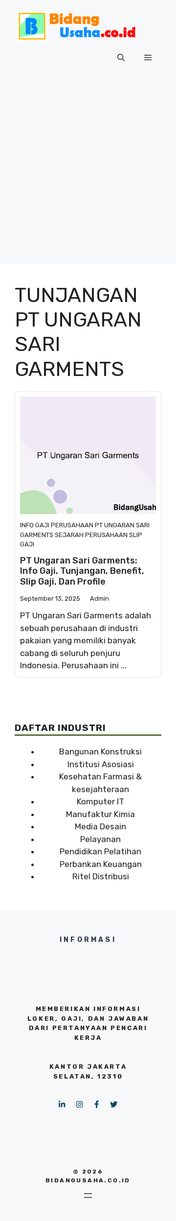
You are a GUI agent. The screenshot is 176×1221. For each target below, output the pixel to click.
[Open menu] (88, 1195)
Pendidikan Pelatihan (100, 851)
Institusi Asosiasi (100, 764)
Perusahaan (72, 525)
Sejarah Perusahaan (91, 535)
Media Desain (100, 826)
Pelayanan (100, 839)
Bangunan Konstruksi (100, 751)
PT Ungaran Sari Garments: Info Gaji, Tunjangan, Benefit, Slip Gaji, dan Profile (82, 571)
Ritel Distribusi (100, 876)
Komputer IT (100, 801)
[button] (121, 57)
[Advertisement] (88, 175)
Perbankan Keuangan (101, 864)
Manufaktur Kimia (100, 814)
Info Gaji (34, 525)
